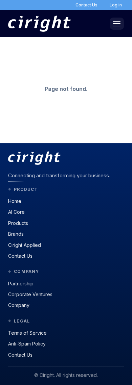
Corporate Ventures (30, 294)
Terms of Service (27, 333)
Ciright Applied (24, 245)
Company (18, 305)
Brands (16, 234)
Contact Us (20, 256)
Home (14, 201)
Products (18, 223)
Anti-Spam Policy (27, 343)
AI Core (16, 212)
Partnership (21, 283)
